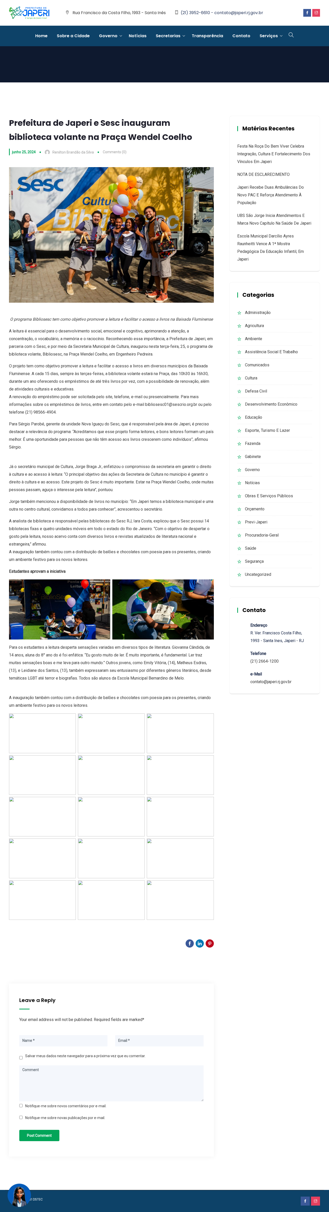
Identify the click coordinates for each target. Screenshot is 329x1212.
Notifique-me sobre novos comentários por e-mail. (65, 1106)
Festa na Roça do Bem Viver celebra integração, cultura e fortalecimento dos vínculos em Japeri (273, 154)
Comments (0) (114, 152)
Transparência (207, 36)
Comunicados (257, 364)
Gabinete (253, 456)
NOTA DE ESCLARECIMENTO (263, 174)
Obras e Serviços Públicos (269, 495)
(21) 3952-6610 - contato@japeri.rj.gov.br (222, 13)
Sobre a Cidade (73, 36)
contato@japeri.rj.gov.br (270, 681)
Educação (253, 417)
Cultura (251, 378)
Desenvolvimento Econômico (271, 404)
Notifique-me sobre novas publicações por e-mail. (65, 1118)
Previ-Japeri (256, 522)
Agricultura (254, 325)
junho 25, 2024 (24, 152)
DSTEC (38, 1199)
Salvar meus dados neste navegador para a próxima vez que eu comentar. (85, 1056)
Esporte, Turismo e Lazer (267, 430)
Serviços (269, 36)
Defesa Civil (256, 391)
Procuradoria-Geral (262, 535)
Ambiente (253, 338)
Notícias (138, 36)
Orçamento (254, 509)
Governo (108, 36)
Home (41, 36)
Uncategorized (258, 574)
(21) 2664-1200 (264, 661)
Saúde (250, 548)
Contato (241, 36)
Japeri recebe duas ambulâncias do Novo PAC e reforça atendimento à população (270, 195)
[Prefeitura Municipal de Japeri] (29, 13)
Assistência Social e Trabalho (271, 351)
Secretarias (168, 36)
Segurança (254, 561)
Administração (258, 312)
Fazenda (252, 443)
